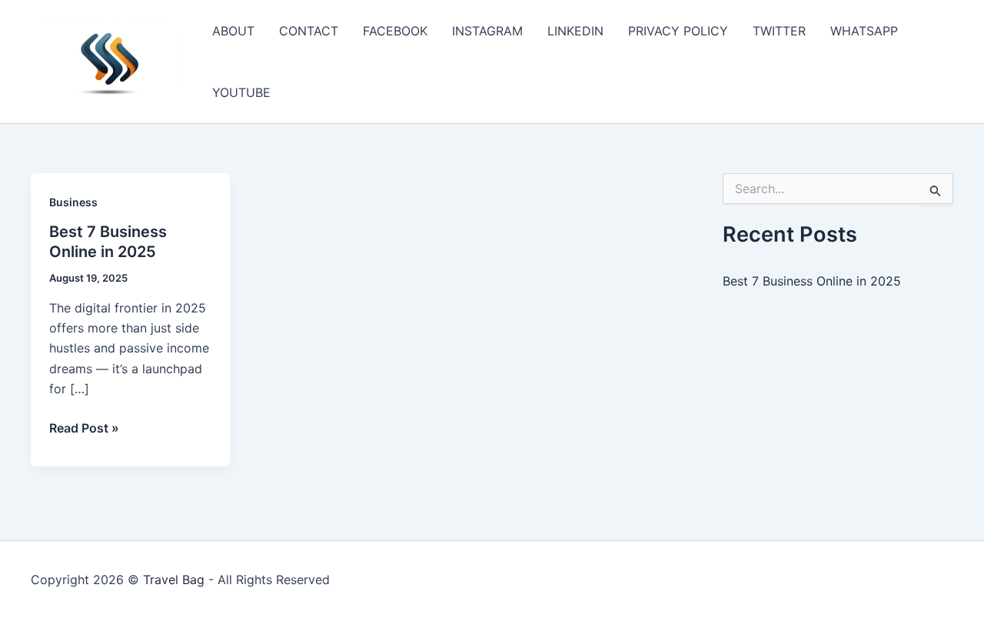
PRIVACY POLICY (678, 30)
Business (73, 202)
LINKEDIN (575, 30)
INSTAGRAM (487, 30)
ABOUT (233, 30)
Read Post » (84, 428)
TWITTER (779, 30)
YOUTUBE (241, 92)
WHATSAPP (864, 30)
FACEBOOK (395, 30)
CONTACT (308, 30)
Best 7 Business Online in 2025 (812, 281)
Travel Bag (173, 579)
